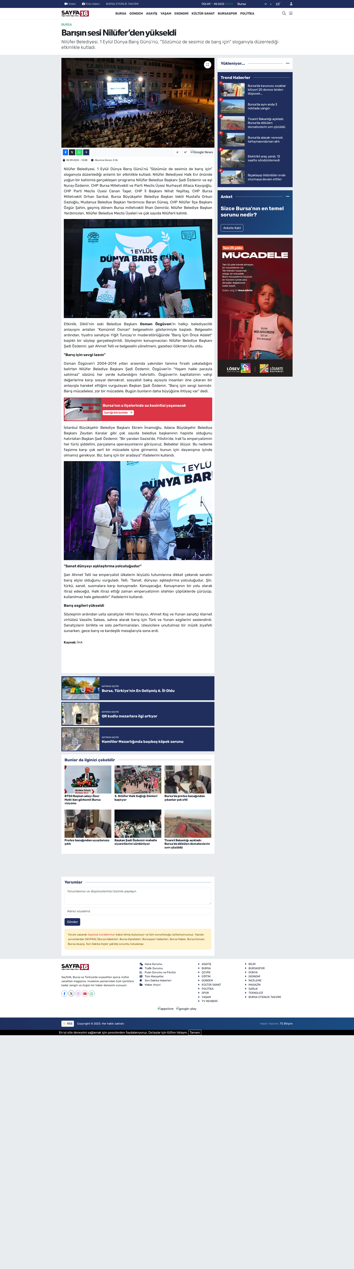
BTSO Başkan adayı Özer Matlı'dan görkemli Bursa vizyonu (82, 799)
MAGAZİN (255, 984)
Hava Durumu (153, 964)
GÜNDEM (136, 13)
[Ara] (284, 13)
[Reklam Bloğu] (255, 307)
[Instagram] (78, 993)
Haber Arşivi (153, 984)
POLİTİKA (247, 13)
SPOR (205, 992)
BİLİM (252, 964)
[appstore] (166, 1008)
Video (72, 4)
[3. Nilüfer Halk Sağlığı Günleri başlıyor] (137, 779)
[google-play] (186, 1008)
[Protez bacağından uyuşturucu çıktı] (88, 823)
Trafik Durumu (154, 968)
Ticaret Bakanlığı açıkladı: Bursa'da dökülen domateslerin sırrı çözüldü (187, 844)
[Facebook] (64, 993)
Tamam (195, 1032)
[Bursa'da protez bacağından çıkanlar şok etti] (187, 779)
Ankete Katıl (232, 228)
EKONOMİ (181, 13)
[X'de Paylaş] (72, 152)
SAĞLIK (253, 988)
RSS (69, 1023)
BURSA (120, 13)
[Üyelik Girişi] (290, 4)
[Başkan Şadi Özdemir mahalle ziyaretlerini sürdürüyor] (137, 823)
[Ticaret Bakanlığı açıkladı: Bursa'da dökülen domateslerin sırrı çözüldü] (187, 823)
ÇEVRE (206, 972)
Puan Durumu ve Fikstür (160, 972)
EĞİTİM (206, 976)
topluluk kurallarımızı (102, 934)
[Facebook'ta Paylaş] (65, 152)
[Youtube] (85, 993)
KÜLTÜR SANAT (203, 13)
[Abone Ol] (202, 152)
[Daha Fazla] (86, 152)
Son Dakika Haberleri (158, 980)
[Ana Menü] (291, 13)
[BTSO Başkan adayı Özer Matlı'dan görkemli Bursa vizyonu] (88, 779)
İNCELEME (255, 980)
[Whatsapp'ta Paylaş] (79, 152)
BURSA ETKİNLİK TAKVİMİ (122, 4)
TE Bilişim (286, 1023)
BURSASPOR (227, 13)
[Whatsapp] (92, 993)
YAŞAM (165, 13)
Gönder (72, 922)
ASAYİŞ (151, 13)
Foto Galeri (93, 4)
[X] (71, 993)
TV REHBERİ (210, 1001)
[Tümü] (287, 63)
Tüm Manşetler (154, 976)
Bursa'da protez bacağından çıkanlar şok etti (184, 797)
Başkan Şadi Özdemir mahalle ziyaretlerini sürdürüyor (135, 842)
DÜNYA (253, 972)
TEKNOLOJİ (256, 992)
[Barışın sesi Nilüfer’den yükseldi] (138, 103)
